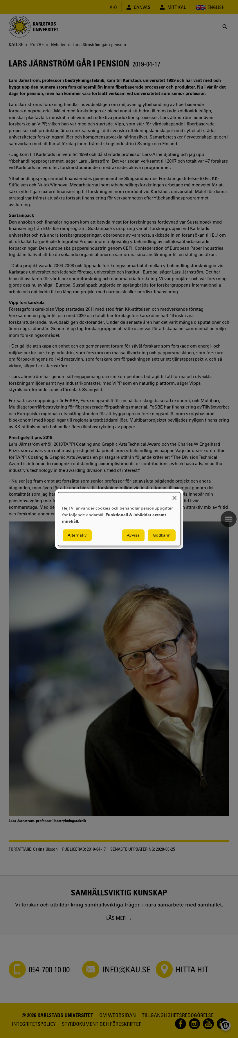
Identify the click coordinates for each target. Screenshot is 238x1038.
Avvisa (133, 535)
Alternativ (77, 535)
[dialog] (119, 519)
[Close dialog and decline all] (174, 495)
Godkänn (162, 535)
